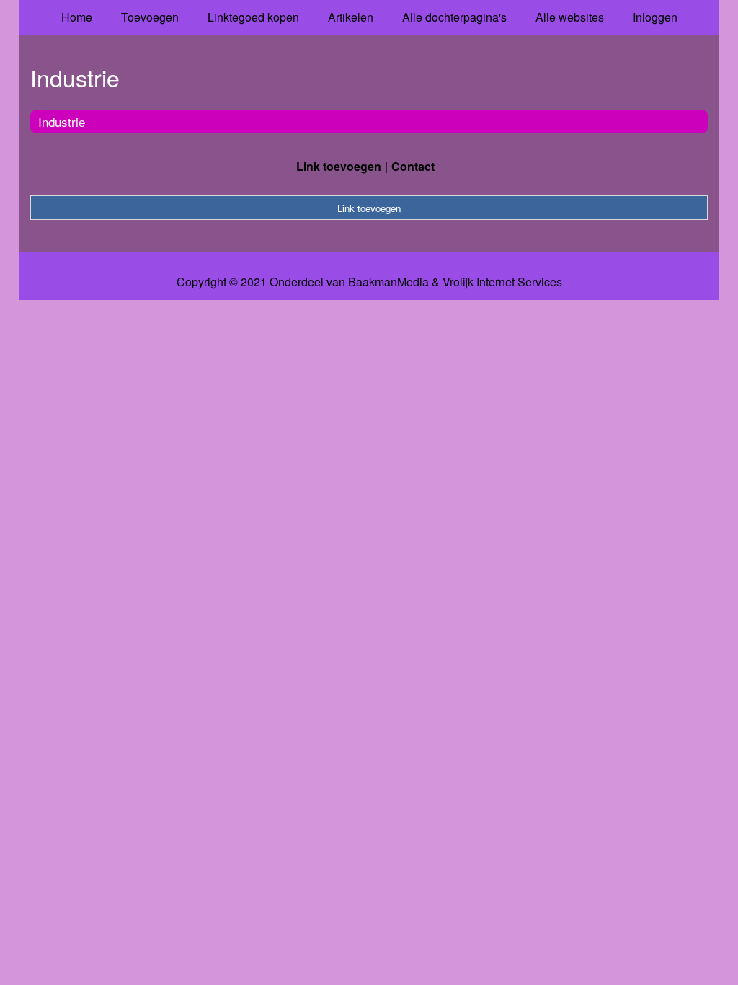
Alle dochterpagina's (454, 17)
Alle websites (569, 17)
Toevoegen (150, 17)
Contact (413, 166)
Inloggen (655, 17)
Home (76, 17)
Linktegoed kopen (253, 17)
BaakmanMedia (388, 282)
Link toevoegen (338, 166)
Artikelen (350, 17)
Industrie (61, 121)
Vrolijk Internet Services (502, 282)
